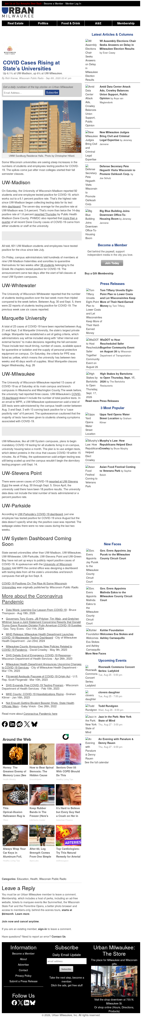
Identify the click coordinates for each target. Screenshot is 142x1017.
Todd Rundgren (108, 706)
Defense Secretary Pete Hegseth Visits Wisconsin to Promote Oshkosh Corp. (117, 170)
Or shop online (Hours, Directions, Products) (114, 1009)
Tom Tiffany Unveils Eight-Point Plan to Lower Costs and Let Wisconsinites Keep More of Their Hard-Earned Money (118, 297)
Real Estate (15, 23)
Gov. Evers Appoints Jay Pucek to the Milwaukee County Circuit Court (115, 554)
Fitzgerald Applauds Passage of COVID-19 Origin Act (38, 676)
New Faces (112, 544)
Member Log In (73, 3)
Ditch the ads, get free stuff (66, 985)
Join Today (112, 263)
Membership (126, 23)
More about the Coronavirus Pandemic (32, 598)
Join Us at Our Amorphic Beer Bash (23, 3)
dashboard (14, 206)
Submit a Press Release (23, 981)
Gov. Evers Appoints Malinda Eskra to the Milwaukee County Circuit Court (116, 594)
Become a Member (112, 245)
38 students (47, 265)
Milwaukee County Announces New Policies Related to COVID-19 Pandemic (37, 648)
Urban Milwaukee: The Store (114, 950)
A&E (98, 23)
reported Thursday (45, 214)
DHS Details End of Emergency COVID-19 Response (38, 655)
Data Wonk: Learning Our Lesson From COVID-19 (36, 610)
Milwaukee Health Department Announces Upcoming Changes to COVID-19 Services (42, 665)
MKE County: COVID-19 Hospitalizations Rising (35, 694)
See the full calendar (97, 762)
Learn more (22, 914)
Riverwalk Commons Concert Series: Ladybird (116, 669)
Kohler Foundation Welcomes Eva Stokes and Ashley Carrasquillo (116, 634)
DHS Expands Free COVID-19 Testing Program (34, 685)
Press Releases (112, 283)
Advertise (23, 964)
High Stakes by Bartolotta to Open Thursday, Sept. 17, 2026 (117, 377)
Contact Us (59, 936)
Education (23, 879)
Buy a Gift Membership (99, 273)
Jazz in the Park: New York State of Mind (114, 718)
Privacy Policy (23, 975)
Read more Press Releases (102, 401)
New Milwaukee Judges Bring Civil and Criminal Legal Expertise (114, 136)
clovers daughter (109, 692)
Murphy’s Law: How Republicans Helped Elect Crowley (116, 444)
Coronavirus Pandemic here (40, 713)
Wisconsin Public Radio (31, 78)
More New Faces (95, 653)
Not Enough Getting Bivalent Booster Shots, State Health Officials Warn (38, 704)
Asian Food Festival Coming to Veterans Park (118, 468)
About (23, 959)
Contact (23, 970)
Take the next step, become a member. (66, 979)
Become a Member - (54, 3)
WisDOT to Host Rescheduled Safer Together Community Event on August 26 (117, 345)
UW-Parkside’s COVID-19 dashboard (40, 514)
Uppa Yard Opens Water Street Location (115, 416)
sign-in (42, 929)
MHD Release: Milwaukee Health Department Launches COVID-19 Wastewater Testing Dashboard (38, 635)
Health (34, 879)
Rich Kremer (11, 78)
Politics (43, 23)
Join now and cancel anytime (20, 921)
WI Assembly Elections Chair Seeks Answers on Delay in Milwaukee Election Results (118, 44)
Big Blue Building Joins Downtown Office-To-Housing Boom (115, 214)
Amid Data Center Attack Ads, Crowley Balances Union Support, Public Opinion (115, 92)
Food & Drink (70, 23)
